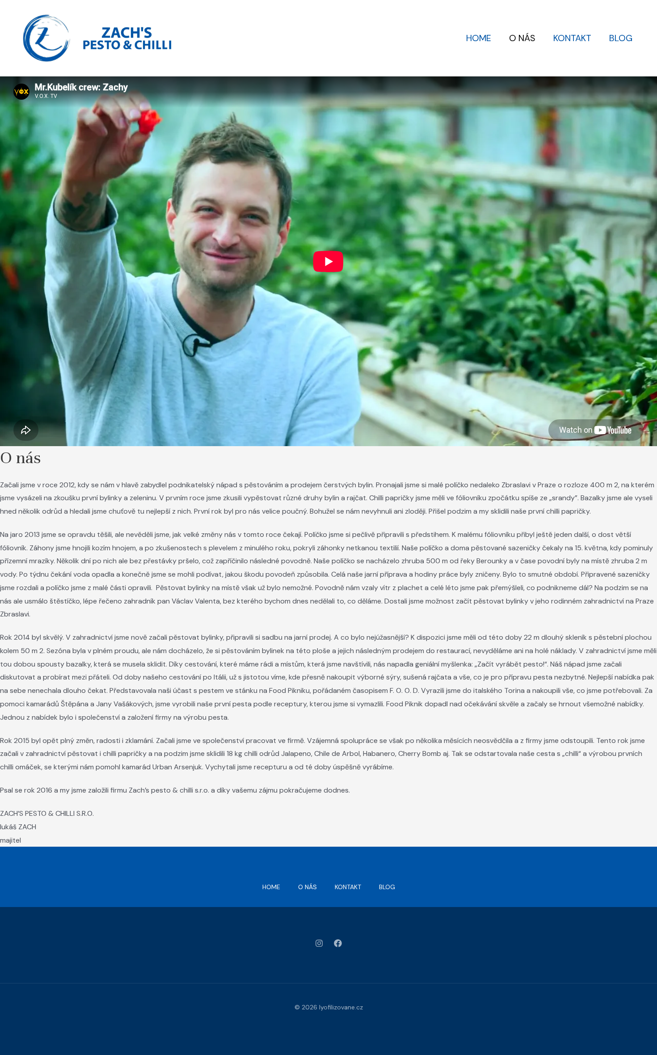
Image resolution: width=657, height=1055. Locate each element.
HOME (478, 38)
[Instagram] (319, 943)
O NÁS (522, 38)
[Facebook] (338, 943)
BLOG (620, 38)
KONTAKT (572, 38)
